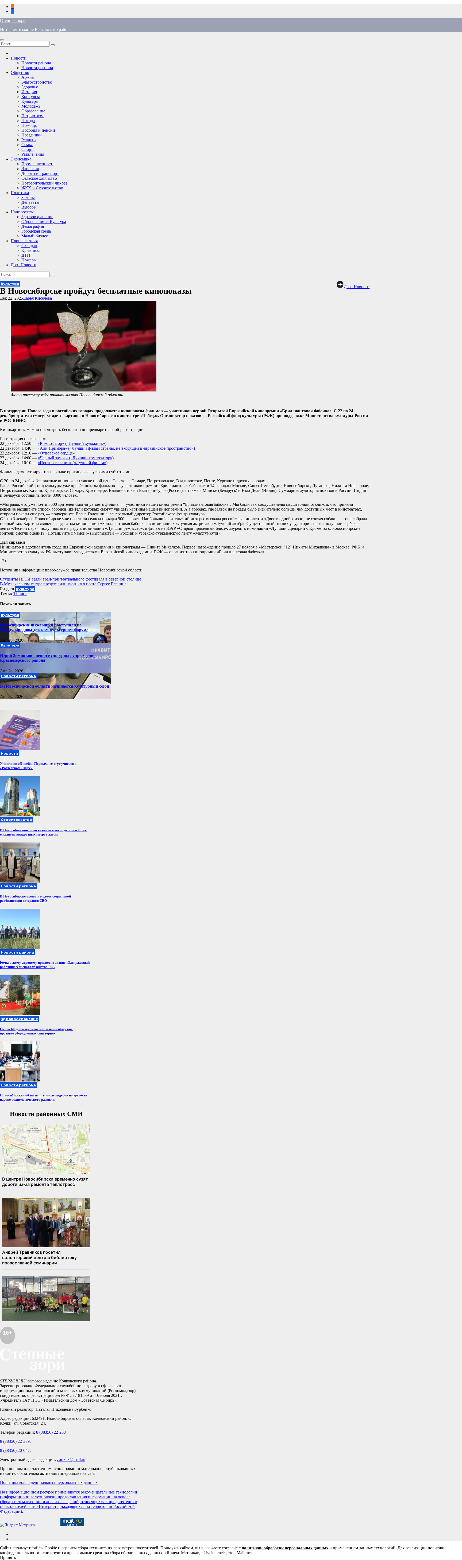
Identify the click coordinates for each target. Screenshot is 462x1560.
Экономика (21, 159)
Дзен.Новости (23, 264)
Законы (28, 197)
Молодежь (30, 106)
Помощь (29, 125)
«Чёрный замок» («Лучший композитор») (76, 458)
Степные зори (13, 20)
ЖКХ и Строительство (42, 188)
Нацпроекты (22, 212)
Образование (33, 111)
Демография (32, 226)
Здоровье (29, 87)
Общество (20, 72)
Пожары (29, 260)
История (29, 91)
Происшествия (24, 240)
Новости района (36, 63)
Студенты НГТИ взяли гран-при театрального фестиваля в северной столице (70, 579)
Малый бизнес (34, 236)
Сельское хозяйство (39, 178)
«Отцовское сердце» (56, 453)
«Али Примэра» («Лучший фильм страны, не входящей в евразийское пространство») (116, 448)
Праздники (31, 135)
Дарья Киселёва (37, 298)
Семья (27, 144)
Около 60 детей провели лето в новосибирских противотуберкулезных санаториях (36, 1031)
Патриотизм (32, 115)
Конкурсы (30, 96)
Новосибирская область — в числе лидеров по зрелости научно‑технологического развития (43, 1097)
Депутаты (30, 202)
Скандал (29, 245)
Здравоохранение (37, 216)
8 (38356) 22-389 (15, 1441)
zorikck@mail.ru (71, 1459)
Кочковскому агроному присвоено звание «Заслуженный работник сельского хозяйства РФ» (45, 965)
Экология (30, 168)
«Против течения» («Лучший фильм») (72, 462)
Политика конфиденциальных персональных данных (49, 1482)
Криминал (30, 250)
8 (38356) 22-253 (51, 1432)
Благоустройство (36, 82)
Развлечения (32, 154)
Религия (28, 140)
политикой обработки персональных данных (285, 1548)
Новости (18, 58)
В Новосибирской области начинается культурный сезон (54, 686)
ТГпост (20, 593)
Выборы (29, 207)
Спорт (27, 149)
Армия (27, 77)
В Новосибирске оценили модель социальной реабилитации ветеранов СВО (35, 898)
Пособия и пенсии (38, 130)
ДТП (25, 255)
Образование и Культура (43, 221)
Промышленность (37, 164)
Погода (28, 120)
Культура (29, 101)
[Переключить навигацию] (2, 40)
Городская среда (36, 231)
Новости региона (37, 67)
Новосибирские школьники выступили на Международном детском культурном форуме (44, 627)
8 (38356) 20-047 (15, 1450)
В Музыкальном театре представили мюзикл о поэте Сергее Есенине (63, 584)
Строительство (16, 819)
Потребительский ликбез (44, 183)
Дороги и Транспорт (40, 173)
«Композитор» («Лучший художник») (72, 443)
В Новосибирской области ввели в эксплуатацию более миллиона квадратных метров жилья (43, 832)
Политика (20, 192)
